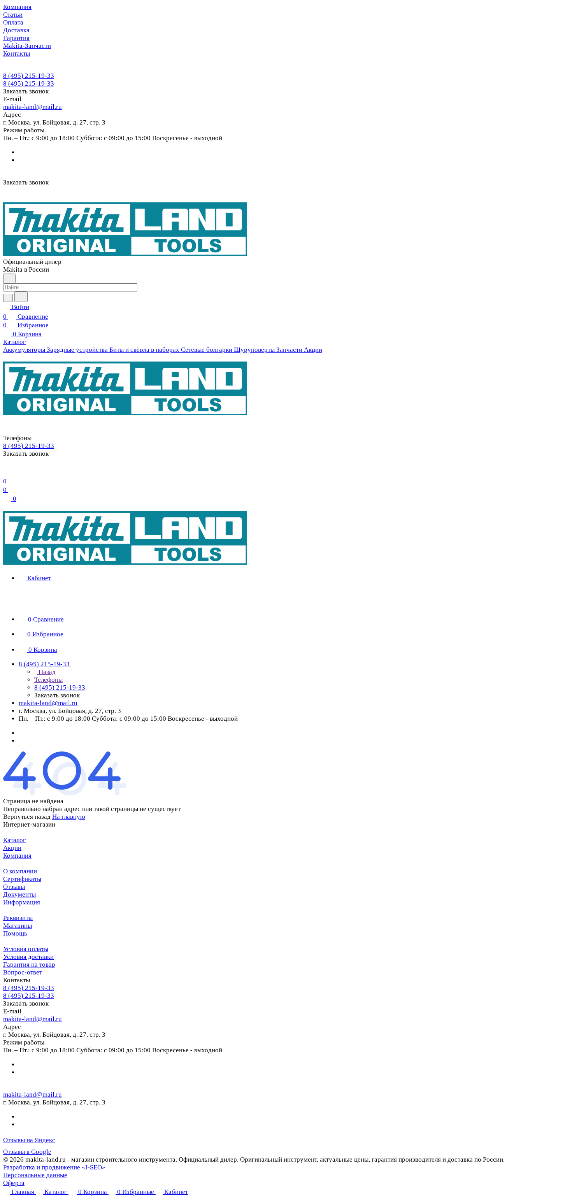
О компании (20, 871)
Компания (17, 855)
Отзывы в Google (27, 1151)
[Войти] (6, 471)
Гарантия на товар (29, 964)
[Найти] (21, 296)
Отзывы (14, 886)
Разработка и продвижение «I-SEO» (54, 1167)
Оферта (14, 1183)
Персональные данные (35, 1175)
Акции (12, 847)
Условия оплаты (25, 949)
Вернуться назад (27, 816)
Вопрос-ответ (22, 972)
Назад (46, 672)
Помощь (15, 933)
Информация (21, 902)
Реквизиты (18, 918)
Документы (19, 894)
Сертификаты (22, 879)
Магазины (17, 925)
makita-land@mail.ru (32, 107)
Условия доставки (28, 956)
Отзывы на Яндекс (29, 1140)
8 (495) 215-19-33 (28, 75)
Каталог (14, 840)
